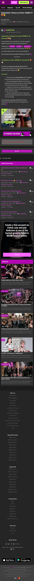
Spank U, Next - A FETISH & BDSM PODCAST (12, 547)
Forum (3, 7)
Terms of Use (13, 400)
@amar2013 (27, 46)
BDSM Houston (12, 481)
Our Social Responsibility (12, 425)
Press (12, 428)
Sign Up (17, 254)
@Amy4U (12, 46)
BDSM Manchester (12, 442)
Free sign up (24, 2)
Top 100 (18, 7)
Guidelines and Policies (12, 408)
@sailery (19, 46)
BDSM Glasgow (12, 447)
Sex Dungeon (13, 506)
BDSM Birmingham (12, 440)
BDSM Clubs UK (12, 457)
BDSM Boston (13, 479)
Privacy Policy (13, 405)
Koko (12, 533)
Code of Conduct (13, 410)
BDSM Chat (12, 511)
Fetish (12, 503)
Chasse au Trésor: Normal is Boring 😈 (11, 191)
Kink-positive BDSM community (23, 567)
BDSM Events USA (12, 492)
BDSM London (12, 437)
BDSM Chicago (12, 484)
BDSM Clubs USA (13, 489)
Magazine (10, 7)
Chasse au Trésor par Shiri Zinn (9, 212)
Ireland (16, 435)
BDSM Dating (13, 513)
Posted (13, 32)
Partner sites (13, 525)
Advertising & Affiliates (12, 423)
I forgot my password (13, 418)
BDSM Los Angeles (12, 471)
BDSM (12, 501)
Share (17, 151)
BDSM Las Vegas (12, 474)
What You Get (8, 420)
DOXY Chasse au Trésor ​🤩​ (8, 180)
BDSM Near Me (12, 516)
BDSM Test (12, 508)
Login (14, 2)
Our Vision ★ (17, 420)
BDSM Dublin (13, 455)
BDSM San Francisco (12, 476)
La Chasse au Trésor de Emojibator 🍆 (11, 201)
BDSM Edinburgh (13, 450)
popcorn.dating (12, 530)
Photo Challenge (27, 7)
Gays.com (12, 528)
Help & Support (12, 395)
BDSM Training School (12, 518)
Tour (9, 398)
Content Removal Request (13, 413)
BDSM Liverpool (12, 445)
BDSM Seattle (13, 487)
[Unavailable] (17, 118)
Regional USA (13, 467)
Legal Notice (13, 403)
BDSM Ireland (13, 452)
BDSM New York (12, 469)
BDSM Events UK (13, 460)
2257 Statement (12, 415)
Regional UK (10, 435)
